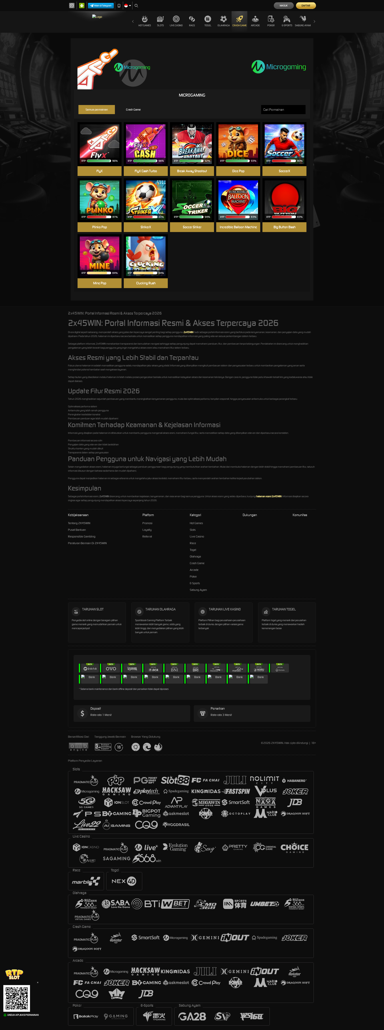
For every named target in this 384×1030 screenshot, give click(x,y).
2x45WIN (188, 332)
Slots (160, 25)
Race (192, 25)
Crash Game (239, 25)
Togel (207, 25)
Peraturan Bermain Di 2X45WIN (87, 543)
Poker (271, 25)
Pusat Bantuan (77, 530)
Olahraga (224, 25)
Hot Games (144, 25)
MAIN (102, 137)
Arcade (255, 25)
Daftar (306, 5)
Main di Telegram (103, 5)
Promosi (147, 523)
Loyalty (147, 530)
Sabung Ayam (303, 25)
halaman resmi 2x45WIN (269, 496)
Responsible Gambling (81, 536)
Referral (147, 536)
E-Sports (287, 25)
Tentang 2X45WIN (79, 523)
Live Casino (176, 25)
